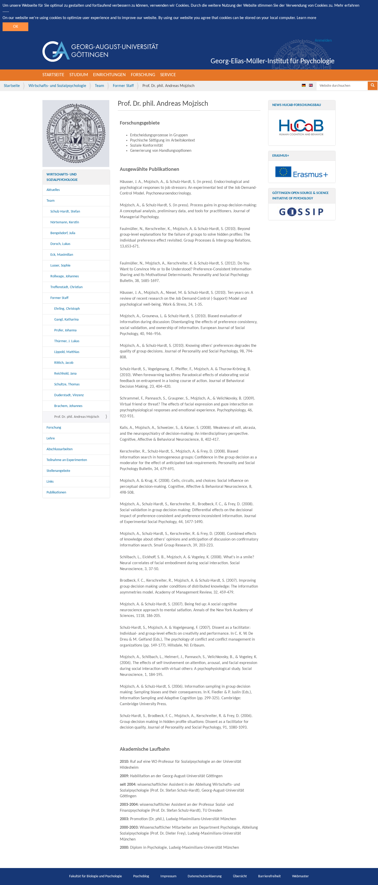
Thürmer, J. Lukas (66, 341)
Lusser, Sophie (60, 266)
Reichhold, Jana (65, 374)
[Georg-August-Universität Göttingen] (100, 51)
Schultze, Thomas (66, 384)
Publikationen (56, 492)
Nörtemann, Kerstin (64, 222)
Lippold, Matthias (66, 352)
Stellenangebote (58, 471)
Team (99, 86)
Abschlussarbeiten (60, 449)
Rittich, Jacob (63, 363)
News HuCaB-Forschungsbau (296, 105)
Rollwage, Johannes (64, 276)
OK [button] (15, 27)
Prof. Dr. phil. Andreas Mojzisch (76, 417)
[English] (311, 85)
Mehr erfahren (346, 6)
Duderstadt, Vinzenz (69, 395)
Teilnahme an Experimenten (67, 460)
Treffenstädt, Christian (66, 287)
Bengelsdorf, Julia (62, 233)
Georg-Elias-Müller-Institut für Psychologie (273, 61)
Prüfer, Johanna (65, 330)
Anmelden (323, 41)
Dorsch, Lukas (60, 244)
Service (168, 75)
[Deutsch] (303, 85)
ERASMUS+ (280, 156)
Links (50, 482)
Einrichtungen (109, 75)
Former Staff (123, 86)
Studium (78, 75)
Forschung (143, 75)
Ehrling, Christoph (67, 309)
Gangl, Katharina (66, 320)
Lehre (51, 438)
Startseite (53, 75)
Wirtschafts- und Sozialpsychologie (57, 86)
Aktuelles (53, 190)
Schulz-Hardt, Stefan (65, 212)
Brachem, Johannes (68, 406)
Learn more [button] (306, 18)
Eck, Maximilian (61, 255)
